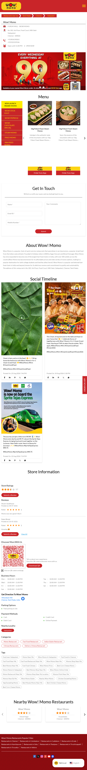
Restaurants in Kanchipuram (11, 744)
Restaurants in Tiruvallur (10, 748)
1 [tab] (40, 87)
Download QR (34, 565)
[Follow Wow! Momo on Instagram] (42, 757)
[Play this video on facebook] (22, 319)
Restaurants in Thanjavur (49, 744)
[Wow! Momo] (11, 6)
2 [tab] (43, 87)
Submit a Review (10, 495)
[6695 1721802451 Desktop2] (84, 385)
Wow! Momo (24, 709)
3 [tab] (47, 87)
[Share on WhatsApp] (25, 377)
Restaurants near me (11, 16)
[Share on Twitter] (19, 377)
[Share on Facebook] (4, 377)
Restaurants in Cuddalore (50, 741)
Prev (23, 138)
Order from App (40, 173)
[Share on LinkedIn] (9, 377)
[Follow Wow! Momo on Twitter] (38, 757)
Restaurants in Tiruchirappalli (70, 744)
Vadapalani (8, 630)
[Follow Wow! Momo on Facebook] (34, 757)
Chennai (39, 16)
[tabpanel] (43, 71)
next (84, 138)
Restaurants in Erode (69, 741)
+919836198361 (13, 39)
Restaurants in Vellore (29, 748)
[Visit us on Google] (45, 757)
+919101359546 (13, 42)
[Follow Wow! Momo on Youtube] (49, 757)
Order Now (40, 169)
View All (24, 534)
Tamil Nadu (27, 16)
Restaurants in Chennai (9, 741)
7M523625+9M (6, 598)
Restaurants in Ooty (31, 744)
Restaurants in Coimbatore (29, 741)
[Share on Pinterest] (14, 377)
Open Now (30, 46)
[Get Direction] (23, 600)
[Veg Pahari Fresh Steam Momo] (68, 113)
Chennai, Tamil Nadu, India (10, 600)
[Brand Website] (52, 757)
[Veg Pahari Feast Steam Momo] (40, 113)
